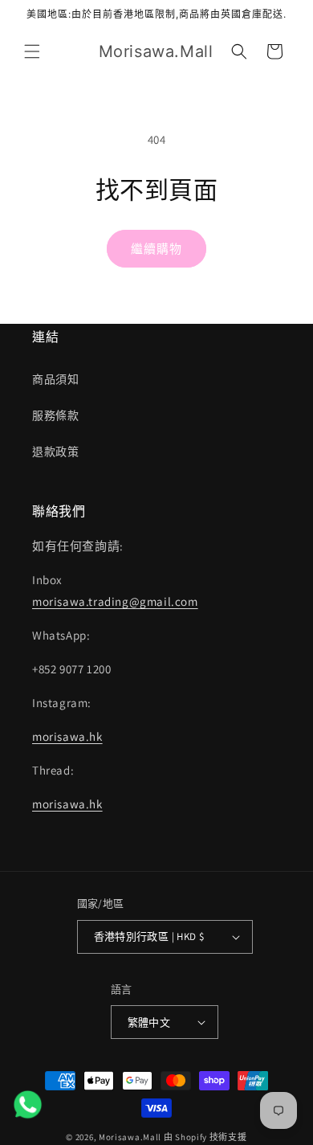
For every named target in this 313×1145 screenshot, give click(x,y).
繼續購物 (156, 248)
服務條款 (55, 415)
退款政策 (55, 451)
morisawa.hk (67, 736)
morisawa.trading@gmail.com (115, 601)
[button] (32, 51)
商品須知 (55, 379)
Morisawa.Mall (130, 1137)
